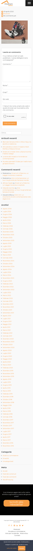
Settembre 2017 (8, 428)
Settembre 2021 (8, 313)
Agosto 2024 (7, 269)
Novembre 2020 (8, 342)
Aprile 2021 (6, 327)
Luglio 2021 (7, 318)
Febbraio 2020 (8, 368)
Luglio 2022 (7, 292)
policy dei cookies (12, 548)
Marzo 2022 (7, 295)
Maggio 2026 (7, 217)
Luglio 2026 (7, 211)
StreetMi (6, 458)
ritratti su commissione (10, 455)
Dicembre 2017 (8, 420)
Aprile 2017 (6, 437)
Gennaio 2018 (7, 417)
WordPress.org (8, 480)
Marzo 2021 (7, 330)
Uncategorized (8, 461)
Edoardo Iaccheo (9, 188)
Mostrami (7, 14)
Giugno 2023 (7, 281)
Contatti (17, 535)
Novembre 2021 (8, 307)
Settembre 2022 (8, 289)
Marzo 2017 (7, 440)
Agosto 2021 (7, 316)
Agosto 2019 (7, 379)
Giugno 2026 (7, 214)
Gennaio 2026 (7, 229)
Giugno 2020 (7, 356)
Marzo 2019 (7, 391)
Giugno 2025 (7, 249)
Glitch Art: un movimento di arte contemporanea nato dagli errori (17, 197)
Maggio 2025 (7, 252)
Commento (7, 64)
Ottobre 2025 (7, 237)
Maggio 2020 (7, 359)
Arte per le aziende (12, 533)
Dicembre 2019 (8, 371)
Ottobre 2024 (7, 263)
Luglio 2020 (7, 353)
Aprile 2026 (7, 220)
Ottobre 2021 (7, 310)
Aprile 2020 (7, 362)
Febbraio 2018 (7, 414)
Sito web (6, 99)
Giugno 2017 (7, 434)
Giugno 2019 (7, 385)
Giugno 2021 (7, 321)
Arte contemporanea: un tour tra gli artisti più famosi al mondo (17, 190)
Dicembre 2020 (8, 339)
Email (5, 92)
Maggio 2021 (7, 324)
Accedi (5, 471)
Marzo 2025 (7, 255)
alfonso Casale (8, 183)
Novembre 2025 (8, 235)
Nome (5, 85)
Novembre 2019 (8, 373)
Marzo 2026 (7, 223)
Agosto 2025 (7, 243)
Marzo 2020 (7, 365)
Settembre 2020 (8, 347)
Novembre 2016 (8, 446)
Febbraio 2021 (7, 333)
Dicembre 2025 (8, 232)
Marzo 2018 (7, 411)
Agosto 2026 (7, 209)
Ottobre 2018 (7, 399)
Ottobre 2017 (7, 425)
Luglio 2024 (7, 272)
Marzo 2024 (7, 275)
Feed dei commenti (9, 477)
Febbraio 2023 (8, 284)
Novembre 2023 (8, 278)
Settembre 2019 (8, 376)
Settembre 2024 (8, 266)
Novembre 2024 (8, 261)
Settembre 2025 (8, 240)
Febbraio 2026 (8, 226)
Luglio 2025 (7, 246)
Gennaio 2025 (7, 258)
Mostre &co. (24, 533)
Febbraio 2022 (8, 298)
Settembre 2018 (8, 402)
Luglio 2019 (7, 382)
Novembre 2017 (8, 423)
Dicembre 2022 (8, 287)
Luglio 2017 (7, 431)
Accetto (21, 548)
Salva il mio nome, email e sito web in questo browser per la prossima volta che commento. (16, 108)
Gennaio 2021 (7, 336)
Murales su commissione (16, 531)
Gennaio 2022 (7, 301)
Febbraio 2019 (7, 394)
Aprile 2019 (6, 388)
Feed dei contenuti (9, 474)
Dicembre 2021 (8, 304)
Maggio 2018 (7, 405)
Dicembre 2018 (8, 396)
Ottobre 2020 (7, 344)
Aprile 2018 (6, 408)
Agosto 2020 (7, 350)
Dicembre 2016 (8, 443)
